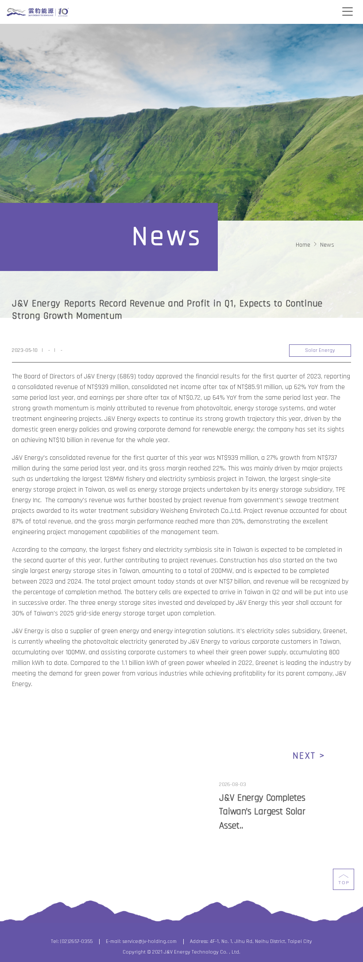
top (343, 879)
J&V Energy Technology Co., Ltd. (38, 12)
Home (303, 245)
